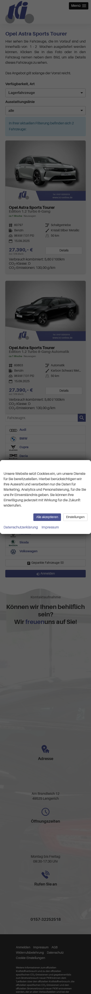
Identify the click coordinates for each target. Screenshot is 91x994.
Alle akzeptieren (47, 517)
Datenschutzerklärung (21, 527)
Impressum (50, 527)
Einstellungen (75, 517)
